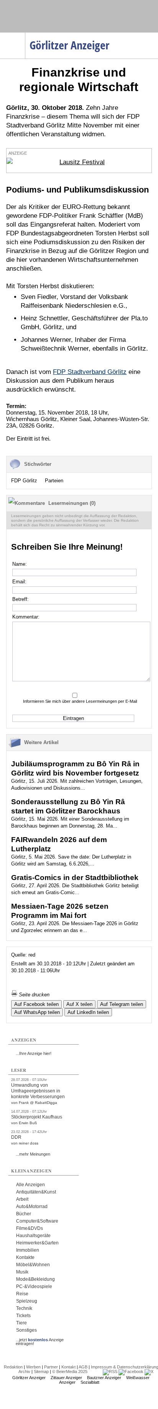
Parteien (54, 480)
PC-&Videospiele (34, 1286)
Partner (51, 1367)
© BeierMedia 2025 (69, 1371)
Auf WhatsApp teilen (37, 1012)
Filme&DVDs (29, 1228)
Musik (22, 1272)
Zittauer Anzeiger (66, 1377)
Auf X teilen (79, 1004)
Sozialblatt (90, 1382)
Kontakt (68, 1367)
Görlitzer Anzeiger (29, 1377)
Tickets (23, 1316)
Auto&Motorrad (32, 1206)
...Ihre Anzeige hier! (33, 1053)
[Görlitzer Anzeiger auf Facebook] (130, 1371)
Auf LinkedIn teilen (88, 1012)
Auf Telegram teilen (121, 1004)
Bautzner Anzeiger (104, 1377)
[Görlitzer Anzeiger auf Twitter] (149, 1371)
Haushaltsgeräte (33, 1236)
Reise (22, 1294)
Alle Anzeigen (30, 1185)
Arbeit (22, 1199)
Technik (24, 1308)
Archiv (24, 1371)
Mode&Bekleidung (35, 1279)
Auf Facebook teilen (36, 1004)
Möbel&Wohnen (33, 1265)
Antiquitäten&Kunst (36, 1192)
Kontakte (25, 1257)
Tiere (21, 1323)
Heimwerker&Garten (37, 1243)
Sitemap (41, 1371)
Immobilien (27, 1250)
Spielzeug (26, 1301)
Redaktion (13, 1367)
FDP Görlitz (24, 480)
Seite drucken (33, 995)
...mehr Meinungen (33, 1154)
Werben (33, 1367)
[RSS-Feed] (110, 1371)
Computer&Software (37, 1221)
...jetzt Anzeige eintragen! (40, 1340)
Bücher (23, 1214)
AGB (83, 1367)
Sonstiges (26, 1330)
